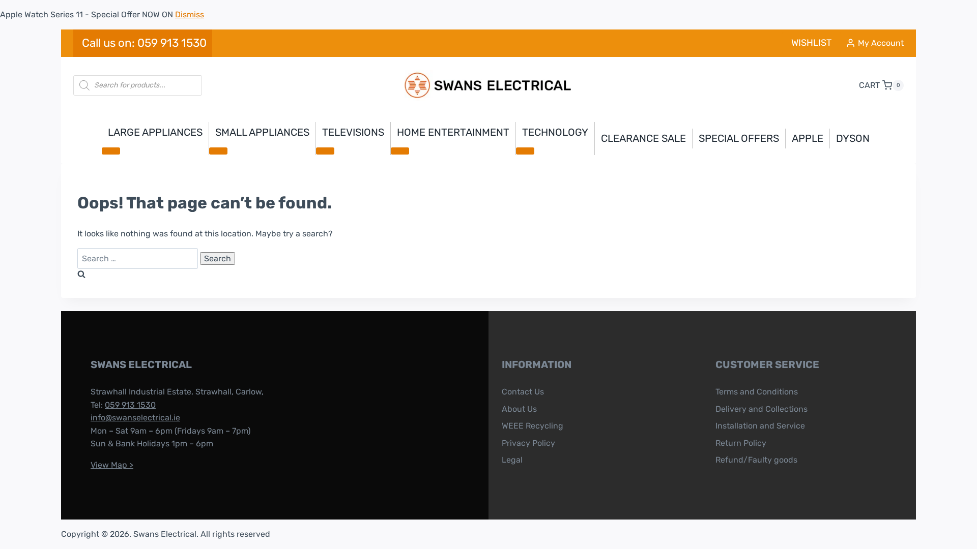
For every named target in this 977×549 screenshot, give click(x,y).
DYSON (853, 138)
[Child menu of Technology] (525, 151)
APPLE (807, 138)
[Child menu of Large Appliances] (111, 151)
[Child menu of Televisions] (325, 151)
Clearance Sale (643, 138)
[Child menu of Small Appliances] (218, 151)
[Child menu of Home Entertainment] (400, 151)
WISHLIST (811, 42)
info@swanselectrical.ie (135, 417)
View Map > (112, 465)
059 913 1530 (130, 405)
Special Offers (739, 138)
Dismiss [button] (189, 14)
